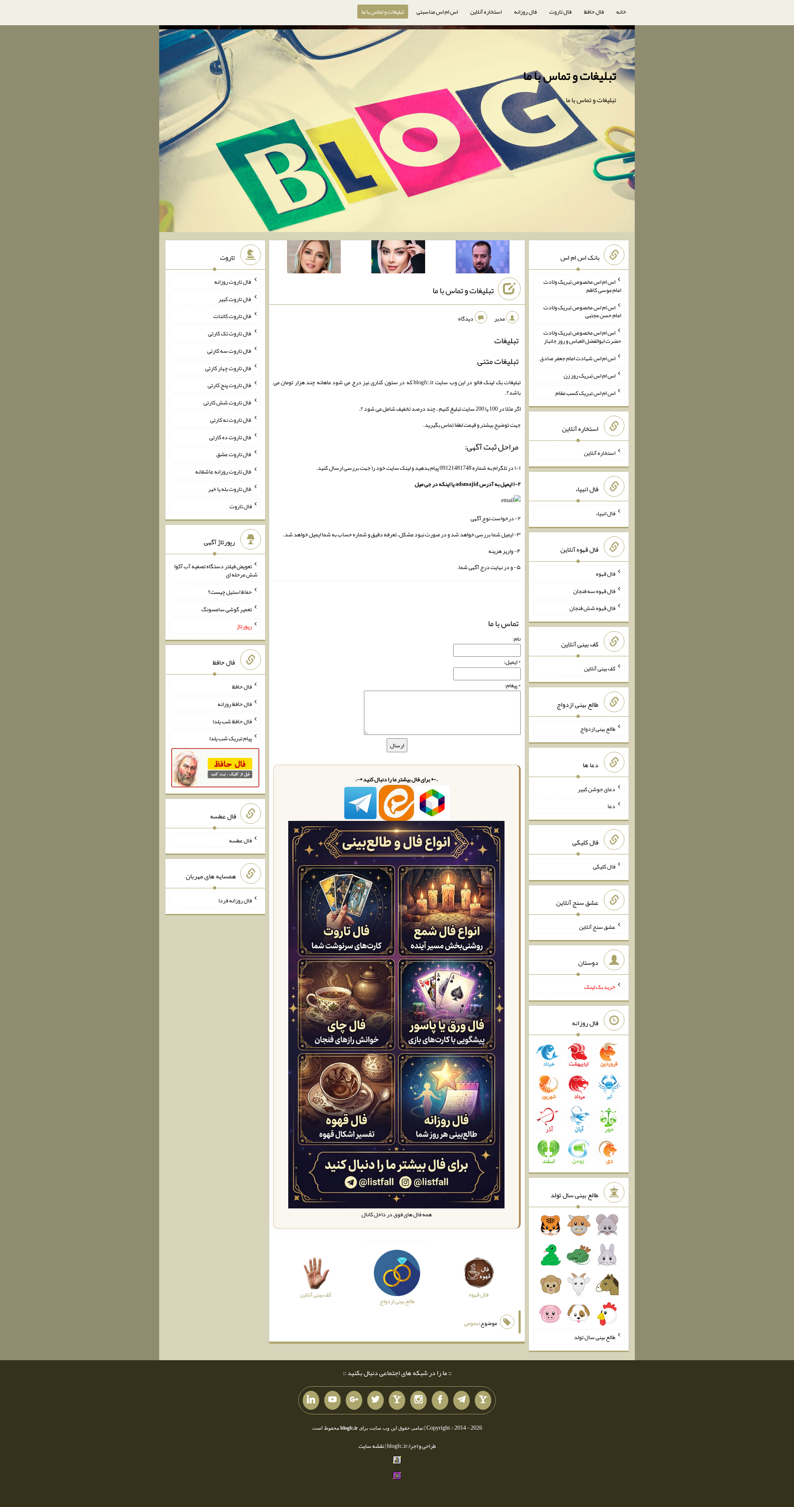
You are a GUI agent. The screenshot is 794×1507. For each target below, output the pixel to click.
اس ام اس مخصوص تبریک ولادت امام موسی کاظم (582, 286)
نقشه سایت (371, 1446)
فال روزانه (525, 11)
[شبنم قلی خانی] (314, 258)
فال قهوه (605, 573)
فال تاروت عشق (234, 454)
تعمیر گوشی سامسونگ (226, 609)
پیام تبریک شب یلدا (230, 738)
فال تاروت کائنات (232, 316)
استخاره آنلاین (486, 11)
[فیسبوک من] (440, 1400)
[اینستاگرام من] (418, 1400)
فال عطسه (240, 840)
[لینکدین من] (311, 1400)
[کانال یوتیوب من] (332, 1400)
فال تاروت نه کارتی (231, 420)
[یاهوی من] (483, 1400)
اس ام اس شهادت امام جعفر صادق (577, 358)
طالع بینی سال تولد (594, 1337)
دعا (611, 806)
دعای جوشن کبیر (596, 788)
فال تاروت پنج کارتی (230, 385)
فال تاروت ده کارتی (230, 437)
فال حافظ (594, 11)
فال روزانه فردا (235, 900)
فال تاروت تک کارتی (230, 333)
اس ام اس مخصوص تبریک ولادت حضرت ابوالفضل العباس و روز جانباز (582, 337)
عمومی (471, 1323)
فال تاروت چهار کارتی (228, 367)
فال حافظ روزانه (235, 704)
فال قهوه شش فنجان (592, 608)
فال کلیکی (604, 866)
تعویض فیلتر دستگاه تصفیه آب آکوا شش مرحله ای (216, 570)
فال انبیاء (605, 513)
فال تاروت (560, 11)
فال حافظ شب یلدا (232, 721)
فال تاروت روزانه (233, 281)
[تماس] (397, 1400)
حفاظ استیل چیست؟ (230, 592)
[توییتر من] (375, 1400)
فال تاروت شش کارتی (227, 402)
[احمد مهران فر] (482, 258)
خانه (621, 11)
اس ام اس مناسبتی (437, 11)
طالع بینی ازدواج (597, 728)
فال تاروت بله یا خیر (230, 489)
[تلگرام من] (461, 1400)
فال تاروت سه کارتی (229, 350)
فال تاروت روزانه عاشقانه (223, 471)
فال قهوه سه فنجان (594, 590)
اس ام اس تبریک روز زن (589, 375)
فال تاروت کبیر (235, 298)
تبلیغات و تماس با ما (382, 11)
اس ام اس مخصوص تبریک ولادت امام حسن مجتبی (582, 311)
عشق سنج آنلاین (597, 926)
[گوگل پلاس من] (354, 1400)
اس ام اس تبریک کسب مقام (585, 392)
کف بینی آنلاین (599, 668)
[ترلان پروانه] (398, 258)
